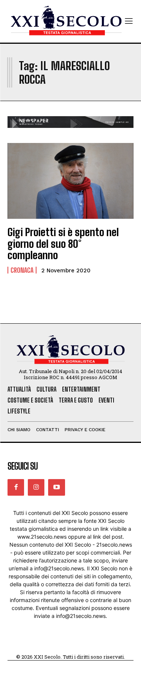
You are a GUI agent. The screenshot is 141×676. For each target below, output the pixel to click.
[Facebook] (16, 487)
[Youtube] (56, 487)
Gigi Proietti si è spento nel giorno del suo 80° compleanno (63, 244)
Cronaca (22, 270)
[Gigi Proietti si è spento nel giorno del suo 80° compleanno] (70, 181)
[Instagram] (36, 487)
